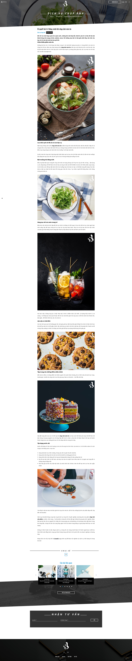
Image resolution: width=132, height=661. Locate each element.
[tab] (60, 586)
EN (126, 2)
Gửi (94, 620)
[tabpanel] (46, 574)
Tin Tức (75, 656)
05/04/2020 (46, 579)
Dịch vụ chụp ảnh (59, 16)
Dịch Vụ (63, 656)
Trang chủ (52, 16)
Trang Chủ (57, 656)
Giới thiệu (70, 656)
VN (123, 2)
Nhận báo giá (115, 2)
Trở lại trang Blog (66, 592)
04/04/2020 (66, 579)
